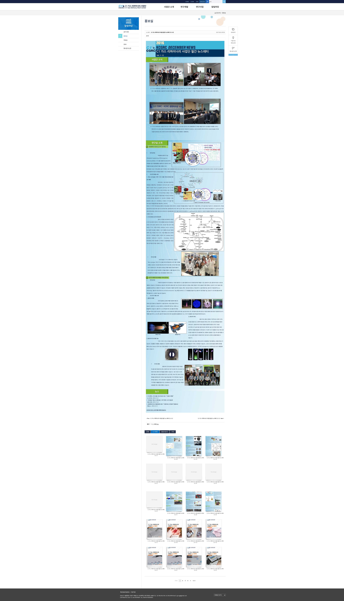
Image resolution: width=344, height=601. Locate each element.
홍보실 (125, 36)
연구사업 (200, 6)
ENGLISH (202, 1)
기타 (172, 432)
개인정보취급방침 (124, 592)
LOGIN (192, 1)
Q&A (125, 44)
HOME (187, 1)
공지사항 (126, 32)
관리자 (147, 36)
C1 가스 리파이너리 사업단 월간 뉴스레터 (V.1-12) (162, 32)
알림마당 (215, 6)
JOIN (197, 1)
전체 (147, 432)
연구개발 (184, 6)
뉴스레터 (155, 432)
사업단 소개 (169, 6)
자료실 (125, 40)
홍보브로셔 (164, 432)
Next (194, 580)
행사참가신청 (127, 48)
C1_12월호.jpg (154, 424)
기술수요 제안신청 (233, 42)
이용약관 (133, 592)
